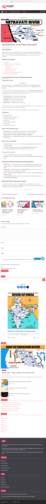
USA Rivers (4, 370)
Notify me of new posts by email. (8, 268)
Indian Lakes (3, 420)
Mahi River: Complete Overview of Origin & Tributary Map (7, 211)
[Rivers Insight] (2, 11)
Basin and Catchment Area (10, 69)
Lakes (24, 11)
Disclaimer (3, 482)
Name (2, 242)
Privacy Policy (3, 484)
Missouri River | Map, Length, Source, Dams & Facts (18, 373)
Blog (2, 416)
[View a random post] (43, 11)
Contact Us (3, 479)
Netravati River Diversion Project (11, 73)
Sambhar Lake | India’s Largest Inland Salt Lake (9, 410)
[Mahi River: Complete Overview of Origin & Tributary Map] (8, 201)
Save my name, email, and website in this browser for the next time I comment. (18, 259)
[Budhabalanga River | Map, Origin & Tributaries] (23, 201)
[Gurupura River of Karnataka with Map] (38, 201)
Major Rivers (3, 422)
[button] (7, 11)
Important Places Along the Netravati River (13, 72)
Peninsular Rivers (4, 427)
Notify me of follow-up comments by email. (10, 264)
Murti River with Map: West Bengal (9, 194)
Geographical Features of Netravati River (12, 64)
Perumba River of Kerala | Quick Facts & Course (22, 1)
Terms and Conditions (5, 486)
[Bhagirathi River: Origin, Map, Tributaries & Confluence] (4, 394)
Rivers (5, 11)
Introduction (6, 62)
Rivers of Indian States (5, 429)
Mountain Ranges (4, 426)
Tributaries (7, 67)
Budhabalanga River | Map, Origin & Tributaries (23, 211)
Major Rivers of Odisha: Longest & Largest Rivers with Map (20, 381)
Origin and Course (9, 65)
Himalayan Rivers (4, 418)
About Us (2, 477)
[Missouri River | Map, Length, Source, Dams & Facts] (23, 357)
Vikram (11, 47)
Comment (3, 227)
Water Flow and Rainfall (10, 70)
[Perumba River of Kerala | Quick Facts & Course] (4, 388)
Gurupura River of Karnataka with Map (35, 194)
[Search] (43, 279)
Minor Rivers (3, 424)
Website (2, 253)
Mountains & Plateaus (15, 11)
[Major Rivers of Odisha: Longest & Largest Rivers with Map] (4, 382)
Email (2, 248)
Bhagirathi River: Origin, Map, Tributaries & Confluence (19, 393)
